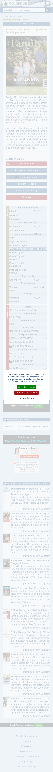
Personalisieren (26, 398)
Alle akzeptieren (26, 387)
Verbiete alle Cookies (26, 392)
